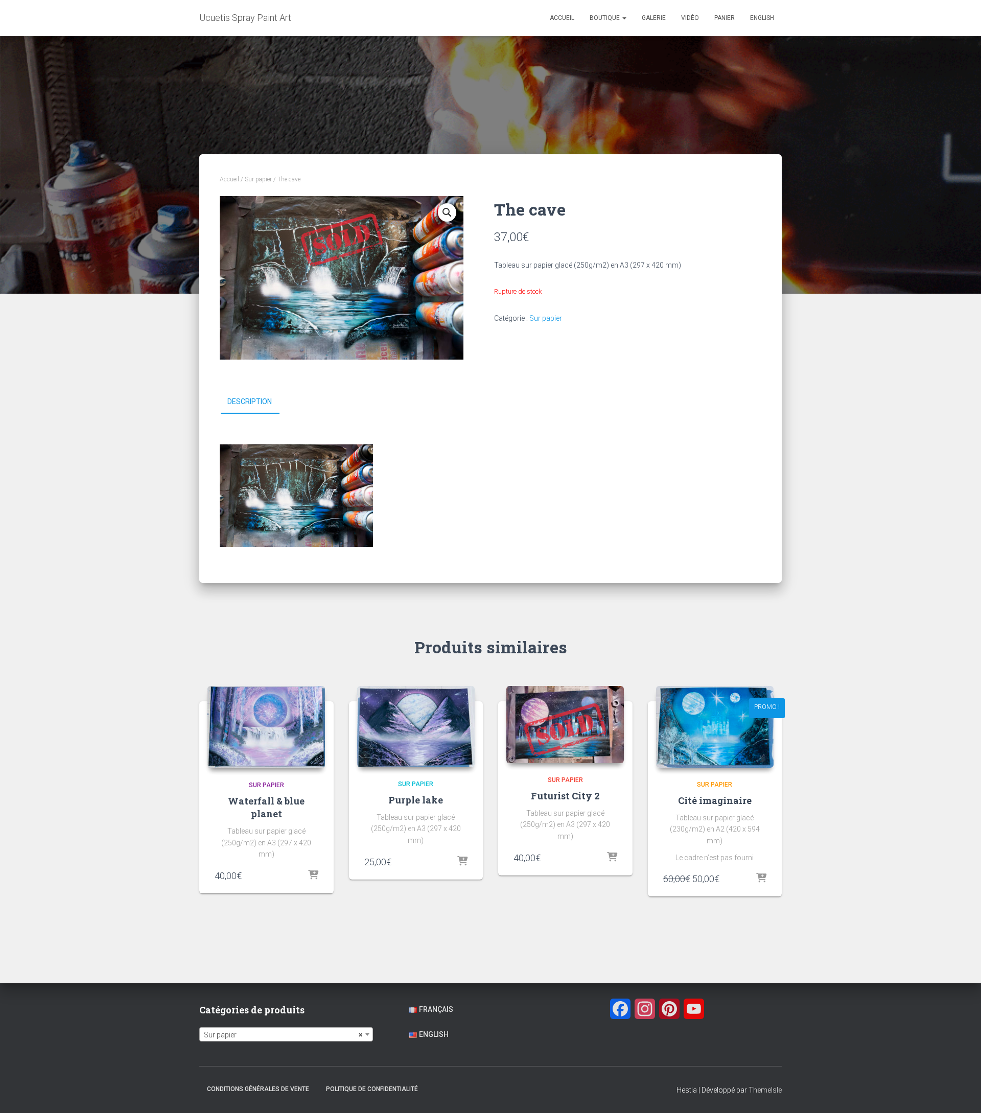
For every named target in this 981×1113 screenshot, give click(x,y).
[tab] (257, 402)
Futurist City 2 (565, 796)
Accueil (562, 17)
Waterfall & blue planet (266, 807)
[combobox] (286, 1034)
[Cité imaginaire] (715, 727)
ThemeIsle (765, 1090)
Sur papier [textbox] (283, 1035)
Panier (724, 17)
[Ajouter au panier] (313, 875)
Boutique (605, 17)
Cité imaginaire (715, 800)
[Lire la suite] (612, 857)
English (762, 17)
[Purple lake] (416, 726)
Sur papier (258, 179)
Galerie (654, 17)
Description (249, 401)
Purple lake (415, 800)
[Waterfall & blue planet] (266, 727)
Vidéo (690, 17)
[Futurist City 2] (565, 724)
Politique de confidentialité (372, 1089)
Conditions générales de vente (258, 1089)
